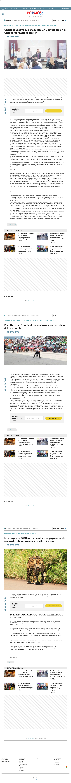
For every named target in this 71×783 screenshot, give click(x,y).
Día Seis (13, 8)
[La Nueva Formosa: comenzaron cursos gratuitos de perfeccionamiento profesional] (42, 248)
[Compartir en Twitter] (13, 36)
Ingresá (67, 14)
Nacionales (33, 8)
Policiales (39, 8)
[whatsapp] (8, 36)
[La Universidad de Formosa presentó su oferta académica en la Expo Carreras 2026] (9, 248)
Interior (18, 8)
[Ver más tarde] (5, 36)
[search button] (3, 9)
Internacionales (25, 8)
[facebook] (11, 36)
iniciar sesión (31, 301)
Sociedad (51, 8)
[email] (16, 36)
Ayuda (43, 776)
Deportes (7, 8)
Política (45, 8)
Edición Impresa (65, 8)
